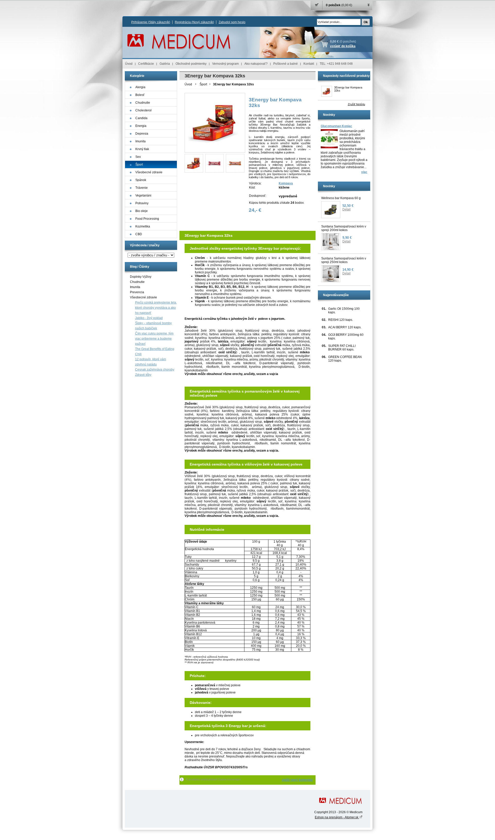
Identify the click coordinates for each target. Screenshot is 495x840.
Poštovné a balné (285, 64)
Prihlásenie (150, 22)
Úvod (129, 64)
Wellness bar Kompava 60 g (341, 198)
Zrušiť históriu (356, 104)
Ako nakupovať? (256, 64)
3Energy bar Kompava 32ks (348, 89)
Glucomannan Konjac (336, 126)
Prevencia (137, 292)
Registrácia (194, 22)
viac (364, 172)
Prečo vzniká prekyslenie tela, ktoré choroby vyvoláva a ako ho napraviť (156, 308)
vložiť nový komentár (297, 780)
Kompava (286, 183)
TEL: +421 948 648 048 (336, 64)
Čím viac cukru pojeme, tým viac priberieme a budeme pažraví (154, 339)
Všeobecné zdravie (143, 297)
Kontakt (308, 64)
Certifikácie (146, 64)
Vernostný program (225, 64)
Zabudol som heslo (232, 22)
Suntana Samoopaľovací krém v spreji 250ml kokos (343, 260)
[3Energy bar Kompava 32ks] (194, 163)
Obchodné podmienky (191, 64)
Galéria (165, 64)
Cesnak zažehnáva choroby (154, 369)
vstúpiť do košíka (343, 46)
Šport (203, 84)
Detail (346, 209)
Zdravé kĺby (143, 375)
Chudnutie (137, 282)
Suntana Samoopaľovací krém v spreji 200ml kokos (343, 228)
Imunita (135, 287)
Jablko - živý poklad (149, 318)
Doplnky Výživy (140, 277)
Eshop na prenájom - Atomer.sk (337, 817)
